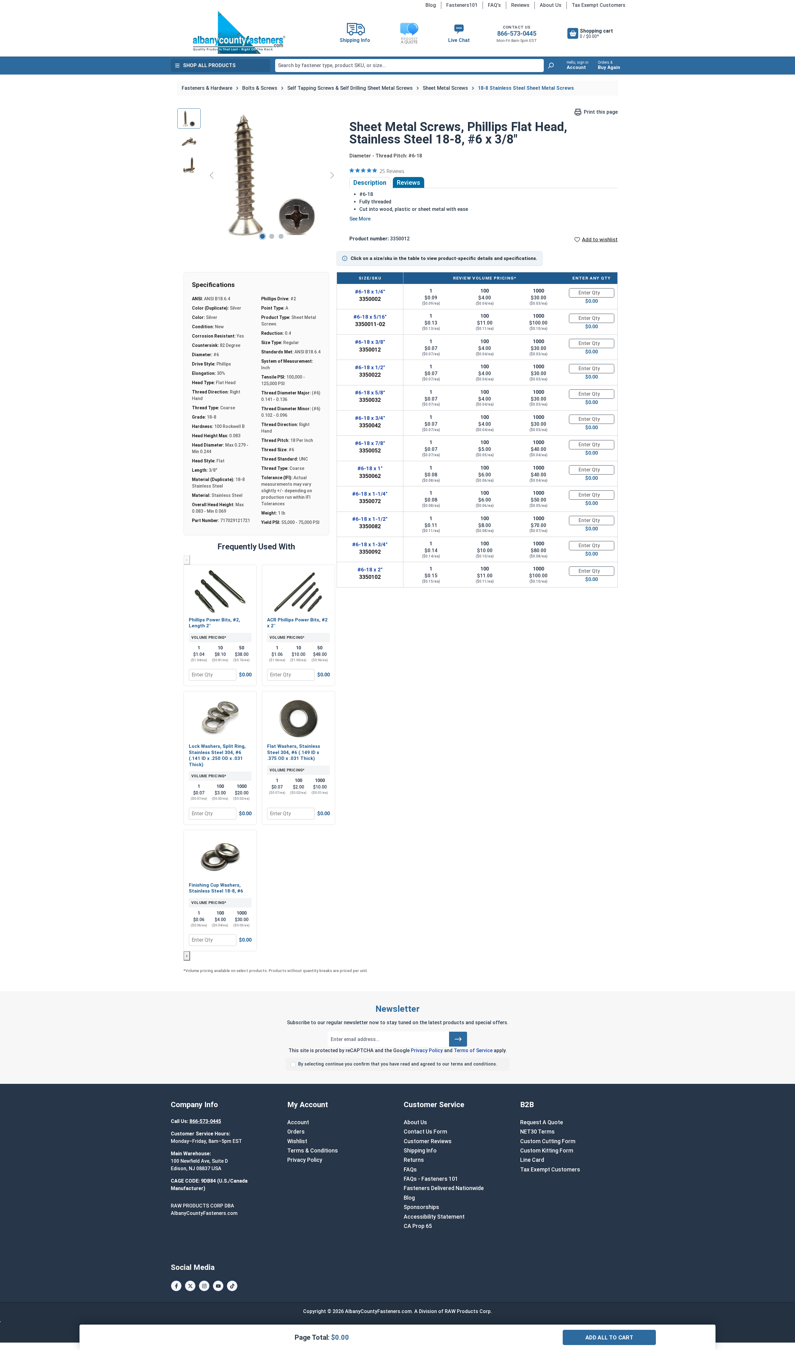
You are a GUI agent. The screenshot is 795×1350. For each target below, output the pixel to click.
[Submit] (458, 1039)
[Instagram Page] (204, 1285)
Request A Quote (541, 1122)
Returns (414, 1160)
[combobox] (409, 65)
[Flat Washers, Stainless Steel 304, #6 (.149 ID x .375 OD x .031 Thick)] (298, 718)
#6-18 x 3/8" (370, 342)
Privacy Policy (427, 1050)
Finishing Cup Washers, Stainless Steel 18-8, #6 (216, 888)
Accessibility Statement (434, 1217)
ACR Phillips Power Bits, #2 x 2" (297, 623)
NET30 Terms (537, 1132)
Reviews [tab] (408, 182)
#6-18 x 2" (370, 569)
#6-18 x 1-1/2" (370, 519)
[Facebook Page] (176, 1285)
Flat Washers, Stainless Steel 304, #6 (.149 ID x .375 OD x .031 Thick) (293, 752)
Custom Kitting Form (546, 1151)
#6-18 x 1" (370, 468)
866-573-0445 (516, 33)
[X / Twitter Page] (190, 1285)
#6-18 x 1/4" (370, 292)
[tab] (369, 182)
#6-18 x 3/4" (370, 418)
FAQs (410, 1169)
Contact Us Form (425, 1132)
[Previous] (211, 175)
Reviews (520, 5)
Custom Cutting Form (547, 1141)
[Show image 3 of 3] (281, 236)
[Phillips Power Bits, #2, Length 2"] (220, 591)
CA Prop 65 (418, 1226)
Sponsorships (421, 1207)
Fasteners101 (462, 5)
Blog (430, 5)
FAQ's (494, 5)
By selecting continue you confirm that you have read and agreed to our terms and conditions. (397, 1064)
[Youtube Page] (218, 1285)
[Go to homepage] (239, 32)
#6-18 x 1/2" (370, 367)
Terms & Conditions (312, 1151)
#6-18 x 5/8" (370, 392)
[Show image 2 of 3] (271, 236)
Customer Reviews (428, 1141)
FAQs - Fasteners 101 (431, 1179)
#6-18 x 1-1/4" (370, 494)
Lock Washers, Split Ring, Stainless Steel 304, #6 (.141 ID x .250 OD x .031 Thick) (217, 755)
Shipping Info (420, 1151)
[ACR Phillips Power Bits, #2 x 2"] (298, 591)
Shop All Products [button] (209, 65)
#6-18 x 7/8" (370, 443)
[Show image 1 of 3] (262, 236)
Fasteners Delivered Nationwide (444, 1188)
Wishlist (297, 1141)
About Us (550, 5)
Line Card (532, 1160)
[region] (257, 175)
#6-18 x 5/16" (370, 317)
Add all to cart (609, 1337)
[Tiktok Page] (232, 1285)
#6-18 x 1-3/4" (370, 544)
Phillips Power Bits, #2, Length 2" (214, 623)
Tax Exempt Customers (598, 5)
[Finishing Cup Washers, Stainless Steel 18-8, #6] (220, 857)
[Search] (550, 65)
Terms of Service (473, 1050)
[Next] (332, 175)
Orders (296, 1132)
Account (298, 1122)
